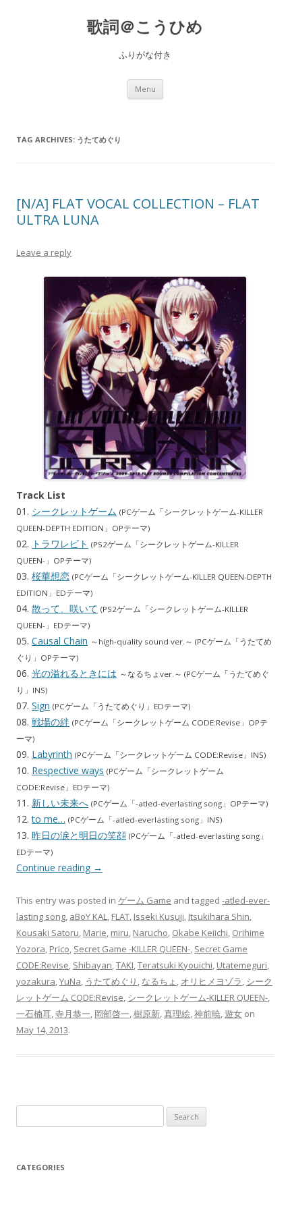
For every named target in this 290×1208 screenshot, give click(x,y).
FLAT (120, 916)
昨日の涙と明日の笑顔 (79, 835)
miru (120, 933)
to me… (48, 819)
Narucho (150, 933)
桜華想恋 (50, 576)
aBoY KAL (88, 916)
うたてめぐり (111, 981)
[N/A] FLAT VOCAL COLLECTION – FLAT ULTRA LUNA (138, 211)
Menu (145, 89)
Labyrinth (52, 754)
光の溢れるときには (74, 673)
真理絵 (177, 1014)
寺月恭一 (72, 1014)
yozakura (35, 981)
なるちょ (159, 981)
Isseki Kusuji (159, 916)
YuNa (70, 981)
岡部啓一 (111, 1014)
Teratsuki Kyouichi (175, 965)
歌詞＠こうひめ (145, 26)
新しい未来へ (60, 802)
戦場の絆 (50, 721)
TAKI (125, 965)
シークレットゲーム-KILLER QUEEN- (197, 997)
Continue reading (59, 867)
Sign (41, 705)
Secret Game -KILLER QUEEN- (132, 949)
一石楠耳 (33, 1014)
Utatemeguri (241, 965)
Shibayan (92, 965)
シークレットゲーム (74, 511)
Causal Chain (60, 640)
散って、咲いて (65, 608)
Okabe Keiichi (200, 933)
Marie (95, 933)
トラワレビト (60, 543)
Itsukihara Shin (219, 916)
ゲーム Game (144, 900)
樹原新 (147, 1014)
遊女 (233, 1014)
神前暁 (207, 1014)
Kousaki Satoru (47, 933)
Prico (59, 949)
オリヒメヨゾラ (211, 981)
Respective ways (68, 770)
